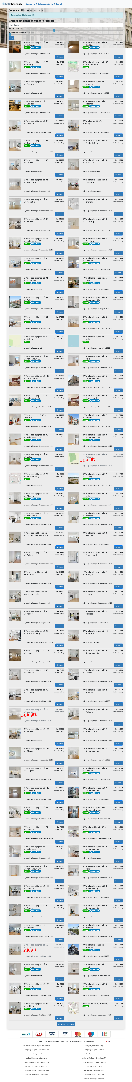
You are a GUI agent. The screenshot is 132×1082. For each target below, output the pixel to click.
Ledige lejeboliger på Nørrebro (36, 1066)
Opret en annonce (43, 1046)
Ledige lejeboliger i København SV (94, 1062)
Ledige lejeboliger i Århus (94, 1066)
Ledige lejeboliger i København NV (94, 1058)
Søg (11, 38)
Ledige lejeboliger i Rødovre (94, 1054)
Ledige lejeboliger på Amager (36, 1058)
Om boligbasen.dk (29, 1046)
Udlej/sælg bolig (45, 4)
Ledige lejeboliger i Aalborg (94, 1070)
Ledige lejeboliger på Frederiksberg (36, 1062)
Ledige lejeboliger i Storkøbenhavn (36, 1050)
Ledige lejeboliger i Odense (94, 1079)
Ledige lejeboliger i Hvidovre (94, 1050)
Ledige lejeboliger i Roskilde (94, 1074)
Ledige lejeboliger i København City (36, 1070)
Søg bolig (30, 4)
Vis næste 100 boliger (66, 1024)
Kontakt (59, 4)
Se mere (60, 57)
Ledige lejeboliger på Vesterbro (36, 1074)
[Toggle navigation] (127, 4)
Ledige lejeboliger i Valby (94, 1046)
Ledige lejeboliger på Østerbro (36, 1054)
